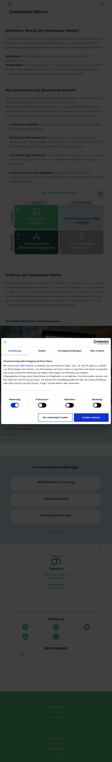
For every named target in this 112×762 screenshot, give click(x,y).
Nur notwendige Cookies (55, 417)
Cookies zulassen (91, 417)
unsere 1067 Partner (23, 365)
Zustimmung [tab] (14, 350)
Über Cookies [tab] (97, 350)
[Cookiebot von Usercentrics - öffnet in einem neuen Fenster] (96, 342)
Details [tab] (42, 350)
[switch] (42, 405)
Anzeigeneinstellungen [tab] (69, 350)
